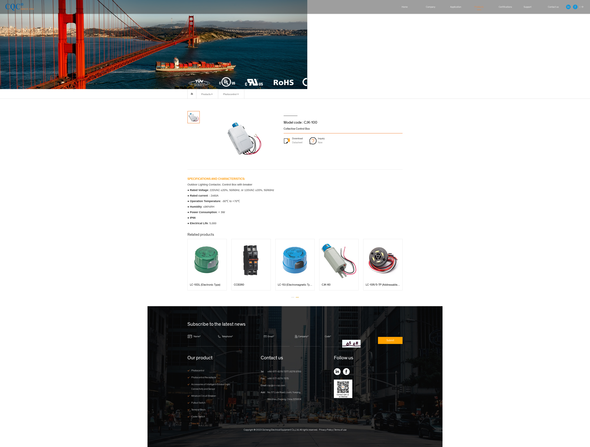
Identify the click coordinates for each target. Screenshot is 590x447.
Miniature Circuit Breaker (203, 395)
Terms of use (340, 429)
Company (430, 6)
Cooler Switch (198, 416)
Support (527, 6)
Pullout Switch (198, 402)
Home (405, 6)
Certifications (505, 6)
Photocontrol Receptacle (203, 377)
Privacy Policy (326, 429)
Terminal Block (198, 409)
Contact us (553, 6)
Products (479, 6)
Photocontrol (197, 370)
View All (195, 423)
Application (455, 6)
